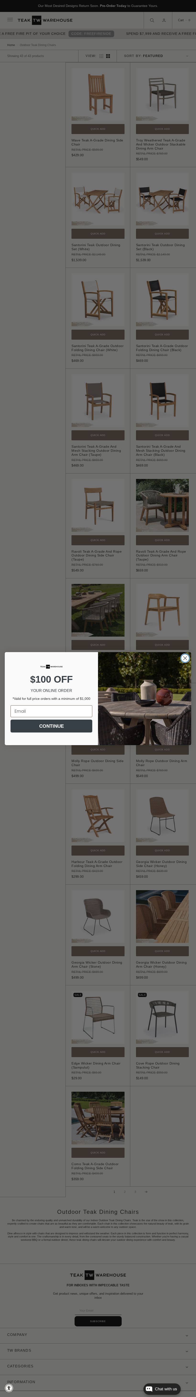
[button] (9, 1388)
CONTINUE (51, 726)
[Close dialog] (185, 658)
